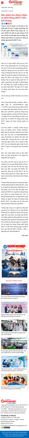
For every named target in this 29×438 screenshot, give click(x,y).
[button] (2, 3)
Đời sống (10, 7)
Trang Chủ (4, 7)
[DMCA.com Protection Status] (5, 427)
